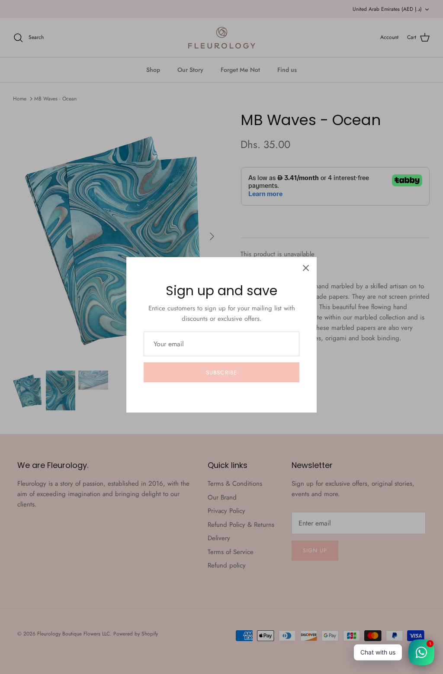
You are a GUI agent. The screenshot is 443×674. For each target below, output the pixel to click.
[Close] (305, 267)
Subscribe (221, 372)
